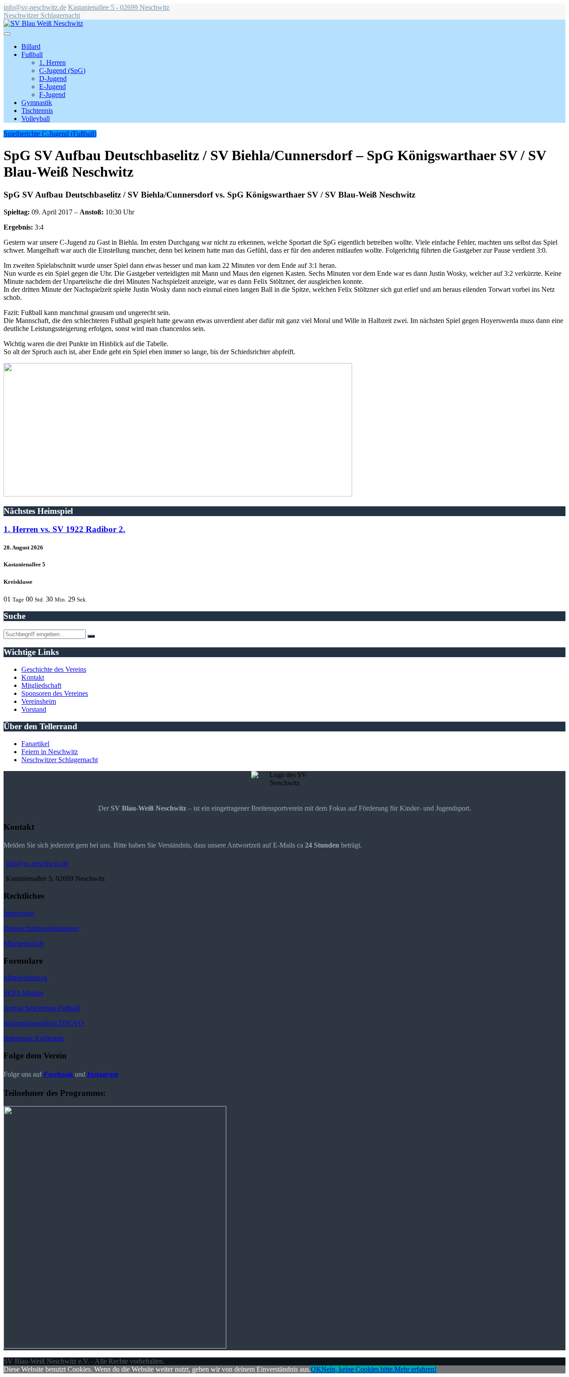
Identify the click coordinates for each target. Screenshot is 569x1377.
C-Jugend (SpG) (62, 70)
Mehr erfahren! (415, 1369)
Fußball (32, 54)
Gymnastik (36, 102)
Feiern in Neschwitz (49, 751)
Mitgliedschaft (41, 685)
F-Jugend (52, 94)
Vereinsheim (38, 701)
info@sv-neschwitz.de (35, 7)
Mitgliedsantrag (25, 977)
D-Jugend (53, 78)
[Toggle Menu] (7, 33)
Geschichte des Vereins (53, 669)
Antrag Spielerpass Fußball (42, 1008)
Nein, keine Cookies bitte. (357, 1369)
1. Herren (52, 62)
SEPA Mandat (24, 993)
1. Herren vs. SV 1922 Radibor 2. (64, 529)
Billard (30, 46)
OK (316, 1369)
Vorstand (33, 709)
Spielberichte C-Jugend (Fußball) (50, 133)
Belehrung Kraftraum (34, 1038)
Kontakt (32, 677)
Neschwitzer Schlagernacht (42, 15)
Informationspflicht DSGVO (44, 1023)
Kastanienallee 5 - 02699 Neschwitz (118, 7)
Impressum (19, 913)
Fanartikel (35, 743)
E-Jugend (52, 86)
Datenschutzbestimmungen (41, 928)
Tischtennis (37, 110)
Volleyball (35, 118)
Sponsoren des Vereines (54, 693)
